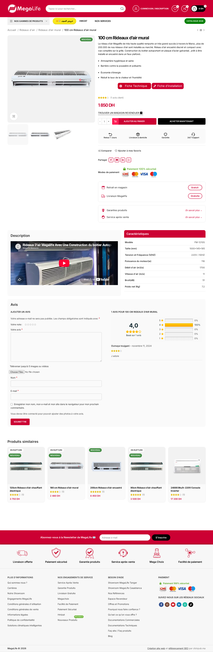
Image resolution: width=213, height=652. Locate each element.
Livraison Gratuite (66, 593)
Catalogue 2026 (195, 21)
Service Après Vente (68, 582)
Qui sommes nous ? (17, 582)
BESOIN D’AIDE (116, 577)
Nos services (103, 21)
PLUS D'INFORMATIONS (20, 577)
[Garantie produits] (90, 553)
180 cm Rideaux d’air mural (64, 487)
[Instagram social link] (167, 604)
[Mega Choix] (157, 553)
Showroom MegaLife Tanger (122, 582)
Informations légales (17, 614)
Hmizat (61, 614)
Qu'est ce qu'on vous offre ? (122, 614)
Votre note (16, 324)
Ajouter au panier (134, 121)
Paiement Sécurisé (67, 609)
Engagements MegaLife (19, 598)
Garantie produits (89, 561)
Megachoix (63, 598)
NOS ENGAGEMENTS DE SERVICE (75, 577)
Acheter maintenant (182, 121)
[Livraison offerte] (23, 553)
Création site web (156, 648)
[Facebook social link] (111, 160)
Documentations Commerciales (124, 620)
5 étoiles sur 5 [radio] (35, 324)
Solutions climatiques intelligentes (24, 625)
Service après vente (123, 561)
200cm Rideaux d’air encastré (106, 487)
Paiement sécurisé (56, 561)
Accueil (12, 30)
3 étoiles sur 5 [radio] (30, 324)
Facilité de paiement (190, 561)
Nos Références (116, 593)
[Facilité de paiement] (190, 553)
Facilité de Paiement (68, 604)
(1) (23, 495)
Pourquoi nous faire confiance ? (124, 609)
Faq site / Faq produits (119, 630)
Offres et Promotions (118, 604)
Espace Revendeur (117, 598)
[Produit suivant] (204, 30)
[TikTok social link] (191, 604)
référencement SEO (178, 648)
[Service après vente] (123, 553)
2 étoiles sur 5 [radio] (28, 324)
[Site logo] (24, 8)
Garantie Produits (66, 588)
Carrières (12, 588)
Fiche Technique (136, 86)
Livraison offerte (22, 561)
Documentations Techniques (122, 625)
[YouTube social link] (173, 604)
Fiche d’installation (169, 86)
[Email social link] (117, 160)
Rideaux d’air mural (50, 30)
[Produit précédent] (197, 30)
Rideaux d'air (27, 30)
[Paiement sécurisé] (56, 553)
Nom (14, 377)
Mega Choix (157, 561)
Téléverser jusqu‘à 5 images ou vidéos (29, 366)
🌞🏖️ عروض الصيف (64, 21)
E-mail (15, 390)
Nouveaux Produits (70, 619)
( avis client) (117, 97)
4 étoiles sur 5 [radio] (32, 324)
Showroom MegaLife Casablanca (125, 588)
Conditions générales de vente (23, 609)
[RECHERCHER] (122, 8)
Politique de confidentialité (20, 620)
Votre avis (17, 329)
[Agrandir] (14, 116)
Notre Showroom (16, 593)
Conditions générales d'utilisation (24, 604)
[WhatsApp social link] (128, 160)
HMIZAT (83, 21)
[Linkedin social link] (123, 160)
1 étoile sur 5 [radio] (25, 324)
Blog (110, 636)
